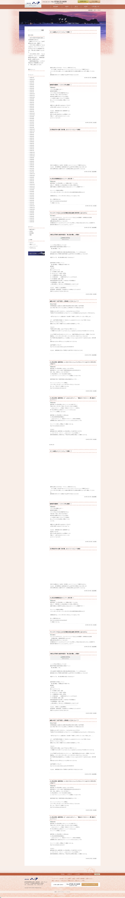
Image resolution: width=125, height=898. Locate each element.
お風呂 (73, 878)
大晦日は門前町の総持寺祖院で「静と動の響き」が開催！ (65, 234)
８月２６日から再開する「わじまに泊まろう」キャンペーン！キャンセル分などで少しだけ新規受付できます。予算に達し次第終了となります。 (36, 48)
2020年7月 (32, 132)
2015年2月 (32, 202)
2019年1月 (32, 150)
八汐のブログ (63, 880)
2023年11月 (32, 79)
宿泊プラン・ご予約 (79, 880)
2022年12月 (32, 93)
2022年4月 (32, 107)
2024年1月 (32, 77)
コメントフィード (34, 246)
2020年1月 (32, 140)
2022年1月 (32, 111)
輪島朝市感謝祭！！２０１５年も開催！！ (61, 84)
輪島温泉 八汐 (92, 10)
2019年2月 (32, 148)
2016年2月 (32, 180)
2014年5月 (32, 218)
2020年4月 (32, 136)
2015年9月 (32, 189)
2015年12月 (32, 184)
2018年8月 (32, 159)
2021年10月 (32, 115)
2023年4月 (32, 88)
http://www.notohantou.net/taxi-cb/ (57, 425)
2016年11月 (32, 173)
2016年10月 (32, 175)
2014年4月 (32, 220)
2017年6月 (32, 170)
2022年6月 (32, 104)
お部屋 (69, 878)
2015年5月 (32, 196)
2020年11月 (32, 131)
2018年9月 (32, 157)
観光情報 (32, 233)
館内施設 (83, 878)
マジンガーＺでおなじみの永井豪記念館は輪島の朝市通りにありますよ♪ (68, 213)
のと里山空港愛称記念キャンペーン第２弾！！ (62, 178)
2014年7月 (32, 214)
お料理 (77, 878)
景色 (53, 880)
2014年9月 (32, 211)
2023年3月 (32, 90)
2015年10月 (32, 188)
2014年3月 (32, 221)
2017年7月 (32, 168)
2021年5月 (32, 124)
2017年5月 (32, 172)
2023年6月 (32, 84)
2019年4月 (32, 145)
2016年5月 (32, 179)
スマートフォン (61, 891)
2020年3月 (32, 138)
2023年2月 (32, 91)
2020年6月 (32, 134)
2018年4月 (32, 164)
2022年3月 (32, 109)
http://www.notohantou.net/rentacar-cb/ (58, 388)
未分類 (31, 231)
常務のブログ (71, 880)
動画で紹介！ (33, 229)
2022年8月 (32, 100)
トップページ (55, 878)
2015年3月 (32, 200)
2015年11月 (32, 186)
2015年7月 (32, 193)
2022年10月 (32, 97)
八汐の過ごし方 (62, 878)
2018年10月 (32, 155)
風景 (31, 234)
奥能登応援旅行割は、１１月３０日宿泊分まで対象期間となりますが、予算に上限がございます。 (36, 63)
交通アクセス (89, 878)
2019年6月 (32, 141)
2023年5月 (32, 86)
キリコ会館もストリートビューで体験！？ (61, 32)
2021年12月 (32, 113)
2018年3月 (32, 166)
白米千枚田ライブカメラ (55, 345)
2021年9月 (32, 116)
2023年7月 (32, 83)
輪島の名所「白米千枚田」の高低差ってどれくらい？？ (64, 301)
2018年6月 (32, 161)
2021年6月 (32, 122)
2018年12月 (32, 152)
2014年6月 (32, 216)
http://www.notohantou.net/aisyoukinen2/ (58, 201)
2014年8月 (32, 212)
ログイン (32, 242)
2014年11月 (32, 207)
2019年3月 (32, 147)
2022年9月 (32, 99)
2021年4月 (32, 125)
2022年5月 (32, 106)
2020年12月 (32, 129)
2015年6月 (32, 195)
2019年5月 (32, 143)
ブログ (98, 10)
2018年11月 (32, 154)
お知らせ (57, 880)
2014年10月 (32, 209)
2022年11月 (32, 95)
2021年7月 (32, 120)
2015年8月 (32, 191)
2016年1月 (32, 182)
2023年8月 (32, 81)
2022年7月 (32, 102)
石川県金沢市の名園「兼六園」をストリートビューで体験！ (65, 129)
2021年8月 (32, 118)
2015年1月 (32, 204)
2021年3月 (32, 127)
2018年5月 (32, 163)
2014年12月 (32, 205)
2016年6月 (32, 177)
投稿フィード (33, 244)
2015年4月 (32, 198)
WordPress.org (33, 247)
